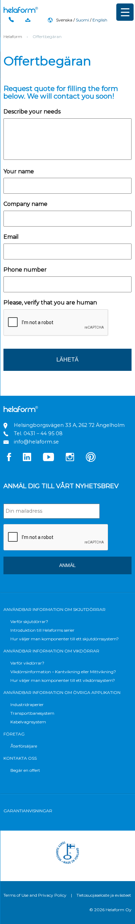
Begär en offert (25, 770)
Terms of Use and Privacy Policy (34, 895)
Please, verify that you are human (50, 302)
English (99, 19)
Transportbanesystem (32, 713)
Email (11, 237)
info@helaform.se (36, 442)
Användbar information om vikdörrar (51, 650)
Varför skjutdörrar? (29, 621)
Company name (25, 204)
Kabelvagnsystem (28, 721)
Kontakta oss (20, 758)
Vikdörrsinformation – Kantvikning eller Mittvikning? (63, 671)
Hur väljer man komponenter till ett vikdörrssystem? (62, 680)
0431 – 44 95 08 (43, 433)
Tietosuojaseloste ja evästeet (103, 895)
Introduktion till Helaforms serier (42, 630)
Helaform (21, 9)
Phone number (25, 269)
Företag (14, 734)
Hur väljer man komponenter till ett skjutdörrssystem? (64, 638)
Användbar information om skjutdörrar (54, 609)
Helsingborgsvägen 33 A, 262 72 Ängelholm (69, 425)
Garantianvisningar (27, 810)
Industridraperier (27, 704)
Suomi (82, 19)
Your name (18, 171)
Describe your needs (32, 111)
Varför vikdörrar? (27, 663)
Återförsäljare (23, 746)
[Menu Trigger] (125, 12)
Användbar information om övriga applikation (61, 692)
